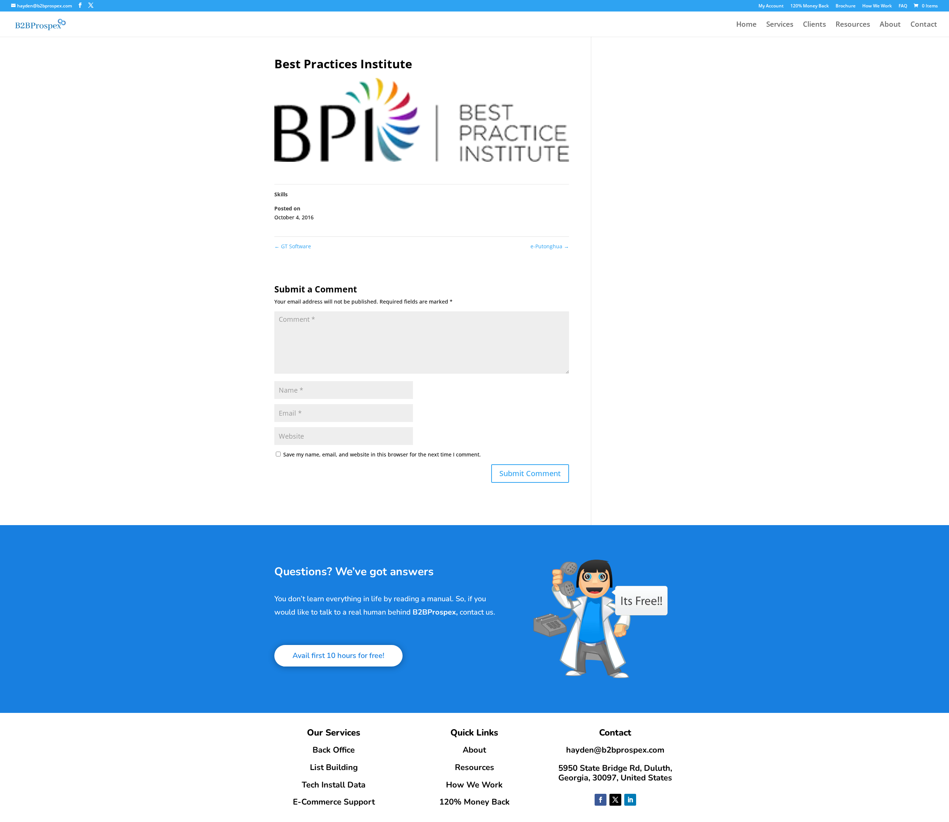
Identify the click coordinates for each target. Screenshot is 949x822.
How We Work (877, 6)
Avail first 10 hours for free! (338, 656)
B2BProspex (434, 612)
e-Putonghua (549, 246)
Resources (853, 25)
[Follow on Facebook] (600, 800)
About (890, 25)
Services (779, 25)
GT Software (292, 246)
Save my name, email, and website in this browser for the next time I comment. (382, 454)
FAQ (903, 6)
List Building (334, 767)
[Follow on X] (615, 800)
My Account (771, 6)
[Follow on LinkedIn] (630, 800)
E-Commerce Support (334, 802)
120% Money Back (809, 6)
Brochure (846, 6)
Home (746, 25)
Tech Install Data (334, 784)
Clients (814, 25)
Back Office (334, 750)
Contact (923, 25)
